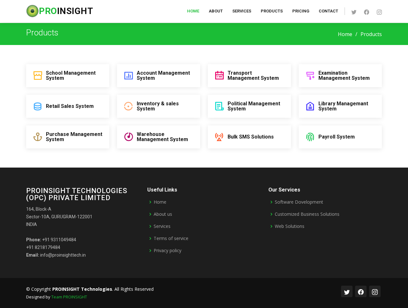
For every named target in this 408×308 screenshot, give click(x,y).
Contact (328, 11)
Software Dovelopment (299, 202)
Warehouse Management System (162, 136)
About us (163, 214)
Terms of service (171, 238)
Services (241, 11)
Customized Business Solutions (307, 214)
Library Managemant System (343, 106)
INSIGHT (66, 11)
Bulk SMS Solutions (251, 137)
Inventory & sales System (158, 106)
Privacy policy (167, 250)
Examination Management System (344, 75)
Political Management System (254, 106)
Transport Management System (253, 75)
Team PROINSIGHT (69, 297)
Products (272, 11)
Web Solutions (289, 226)
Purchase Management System (74, 136)
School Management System (71, 75)
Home (193, 11)
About (216, 11)
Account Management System (163, 75)
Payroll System (336, 137)
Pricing (300, 11)
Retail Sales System (70, 106)
